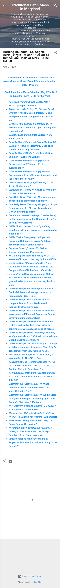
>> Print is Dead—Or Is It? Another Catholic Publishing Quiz (32, 365)
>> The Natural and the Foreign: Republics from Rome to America (30, 431)
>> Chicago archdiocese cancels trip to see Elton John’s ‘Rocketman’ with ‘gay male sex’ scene (33, 347)
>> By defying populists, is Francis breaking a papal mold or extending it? (33, 230)
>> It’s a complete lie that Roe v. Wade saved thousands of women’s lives (29, 303)
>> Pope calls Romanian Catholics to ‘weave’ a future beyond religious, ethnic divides (29, 241)
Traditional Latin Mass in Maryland (30, 7)
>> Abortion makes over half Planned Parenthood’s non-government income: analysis (32, 314)
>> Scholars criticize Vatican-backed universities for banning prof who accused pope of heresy (31, 325)
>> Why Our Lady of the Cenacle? (33, 442)
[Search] (56, 6)
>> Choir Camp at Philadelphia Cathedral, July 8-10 (32, 376)
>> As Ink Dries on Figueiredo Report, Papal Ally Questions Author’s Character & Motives (32, 398)
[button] (56, 52)
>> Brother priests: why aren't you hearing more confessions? (33, 127)
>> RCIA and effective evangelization (30, 164)
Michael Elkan (37, 582)
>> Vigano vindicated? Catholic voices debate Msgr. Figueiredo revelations (33, 336)
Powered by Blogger (32, 576)
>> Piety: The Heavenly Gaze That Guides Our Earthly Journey (33, 146)
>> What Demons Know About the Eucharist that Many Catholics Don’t (30, 387)
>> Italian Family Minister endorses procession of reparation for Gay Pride (31, 292)
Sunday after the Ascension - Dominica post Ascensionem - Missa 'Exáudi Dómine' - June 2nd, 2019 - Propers (30, 81)
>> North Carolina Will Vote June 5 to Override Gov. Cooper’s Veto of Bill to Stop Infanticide (31, 267)
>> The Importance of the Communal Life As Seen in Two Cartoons (32, 219)
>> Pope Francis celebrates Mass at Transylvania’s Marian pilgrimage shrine (33, 208)
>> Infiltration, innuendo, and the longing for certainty (33, 175)
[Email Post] (10, 462)
